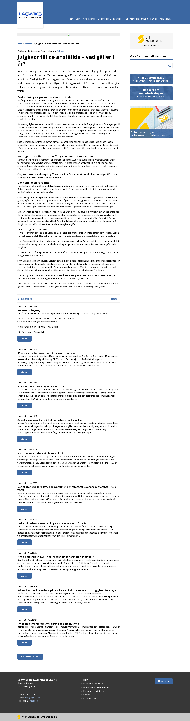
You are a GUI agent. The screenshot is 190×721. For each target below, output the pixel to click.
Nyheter (29, 43)
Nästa (114, 298)
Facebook (33, 700)
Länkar (153, 18)
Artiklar (60, 50)
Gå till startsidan (31, 656)
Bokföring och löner (85, 18)
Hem (71, 18)
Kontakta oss (166, 18)
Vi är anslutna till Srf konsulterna (39, 716)
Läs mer (24, 338)
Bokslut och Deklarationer (110, 18)
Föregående (25, 298)
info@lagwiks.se (32, 697)
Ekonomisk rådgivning (137, 18)
